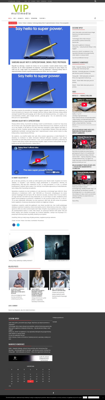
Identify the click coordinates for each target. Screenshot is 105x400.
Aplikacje (33, 1)
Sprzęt (38, 1)
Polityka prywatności (58, 317)
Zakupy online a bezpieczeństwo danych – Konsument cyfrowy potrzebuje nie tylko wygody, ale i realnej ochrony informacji (38, 292)
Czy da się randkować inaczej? (80, 57)
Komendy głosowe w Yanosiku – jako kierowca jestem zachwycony (32, 350)
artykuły (29, 23)
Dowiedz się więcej (94, 397)
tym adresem (52, 217)
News (26, 1)
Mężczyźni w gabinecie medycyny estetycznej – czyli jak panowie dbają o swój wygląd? (84, 46)
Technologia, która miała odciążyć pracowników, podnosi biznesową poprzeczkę (81, 40)
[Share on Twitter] (18, 225)
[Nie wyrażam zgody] (103, 397)
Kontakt (55, 322)
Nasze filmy (75, 201)
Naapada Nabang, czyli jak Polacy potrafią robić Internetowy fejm (30, 348)
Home (20, 23)
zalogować (17, 310)
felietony (50, 1)
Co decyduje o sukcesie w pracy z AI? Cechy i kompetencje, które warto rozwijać (18, 291)
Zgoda (85, 397)
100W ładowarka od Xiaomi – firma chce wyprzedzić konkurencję (33, 352)
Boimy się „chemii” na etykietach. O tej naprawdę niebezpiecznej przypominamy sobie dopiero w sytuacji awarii (83, 53)
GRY (29, 1)
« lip (10, 386)
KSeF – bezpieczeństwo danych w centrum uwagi (58, 289)
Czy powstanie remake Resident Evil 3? (58, 260)
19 (24, 379)
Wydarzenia (43, 1)
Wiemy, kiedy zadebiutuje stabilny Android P (20, 260)
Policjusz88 (75, 76)
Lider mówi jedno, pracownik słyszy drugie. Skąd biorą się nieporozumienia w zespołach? (83, 34)
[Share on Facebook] (13, 225)
